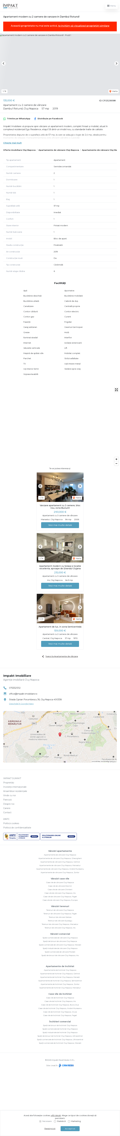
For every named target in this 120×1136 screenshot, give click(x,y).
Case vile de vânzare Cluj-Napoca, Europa (60, 900)
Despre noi (8, 804)
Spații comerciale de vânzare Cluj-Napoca (60, 938)
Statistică (61, 1121)
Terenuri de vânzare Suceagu (60, 921)
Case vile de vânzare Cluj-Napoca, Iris (60, 893)
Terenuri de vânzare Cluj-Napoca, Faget (60, 913)
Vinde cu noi (9, 795)
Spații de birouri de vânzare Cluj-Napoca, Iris (60, 955)
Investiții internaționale (14, 787)
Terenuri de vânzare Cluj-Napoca (60, 910)
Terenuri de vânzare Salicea (60, 917)
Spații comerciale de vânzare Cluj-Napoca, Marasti (60, 945)
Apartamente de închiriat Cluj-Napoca (60, 970)
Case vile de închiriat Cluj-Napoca (60, 998)
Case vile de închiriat (60, 994)
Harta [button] (115, 91)
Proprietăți (8, 782)
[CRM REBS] (66, 1065)
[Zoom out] (116, 463)
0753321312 (14, 688)
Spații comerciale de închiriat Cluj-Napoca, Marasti (60, 1043)
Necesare (47, 1121)
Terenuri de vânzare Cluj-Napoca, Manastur (60, 924)
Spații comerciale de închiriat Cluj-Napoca (60, 1029)
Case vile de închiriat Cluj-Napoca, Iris (60, 1001)
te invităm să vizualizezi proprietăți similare (83, 25)
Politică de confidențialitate (17, 827)
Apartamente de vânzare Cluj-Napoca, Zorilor (60, 872)
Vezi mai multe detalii (60, 525)
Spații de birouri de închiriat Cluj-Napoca (60, 1025)
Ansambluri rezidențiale (15, 791)
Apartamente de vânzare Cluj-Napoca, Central (60, 862)
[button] (3, 63)
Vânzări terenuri (60, 906)
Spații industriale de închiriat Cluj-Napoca (60, 1032)
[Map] (60, 426)
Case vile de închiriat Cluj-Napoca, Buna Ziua (60, 1005)
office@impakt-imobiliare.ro (23, 693)
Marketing (76, 1121)
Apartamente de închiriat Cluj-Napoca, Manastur (60, 988)
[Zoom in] (116, 459)
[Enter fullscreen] (116, 390)
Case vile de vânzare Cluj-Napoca (60, 882)
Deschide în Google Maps (21, 703)
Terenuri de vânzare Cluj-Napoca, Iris (60, 928)
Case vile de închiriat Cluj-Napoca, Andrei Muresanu (60, 1008)
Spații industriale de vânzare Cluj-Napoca (60, 948)
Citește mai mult (12, 143)
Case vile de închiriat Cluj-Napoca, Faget (60, 1015)
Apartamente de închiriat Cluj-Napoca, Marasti (60, 977)
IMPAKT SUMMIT (12, 778)
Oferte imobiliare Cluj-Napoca (19, 150)
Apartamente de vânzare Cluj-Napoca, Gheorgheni (60, 858)
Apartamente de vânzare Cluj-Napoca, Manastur (60, 865)
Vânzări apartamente (60, 851)
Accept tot (70, 1128)
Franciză (7, 799)
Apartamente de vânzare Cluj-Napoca (58, 150)
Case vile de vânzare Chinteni (60, 889)
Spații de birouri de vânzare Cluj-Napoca (60, 941)
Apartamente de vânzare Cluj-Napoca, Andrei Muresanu (60, 869)
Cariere (6, 808)
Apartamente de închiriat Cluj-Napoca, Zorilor (60, 984)
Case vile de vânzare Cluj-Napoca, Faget (60, 896)
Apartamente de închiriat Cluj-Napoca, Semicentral (60, 981)
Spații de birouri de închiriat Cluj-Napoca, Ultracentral (60, 1036)
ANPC (6, 819)
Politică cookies (11, 823)
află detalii (56, 1115)
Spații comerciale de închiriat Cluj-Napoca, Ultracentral (60, 1039)
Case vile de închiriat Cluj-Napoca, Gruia (60, 1012)
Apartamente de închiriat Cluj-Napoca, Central (60, 973)
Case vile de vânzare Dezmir (60, 886)
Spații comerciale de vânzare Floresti (60, 952)
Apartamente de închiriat (60, 966)
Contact (7, 812)
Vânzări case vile (60, 878)
